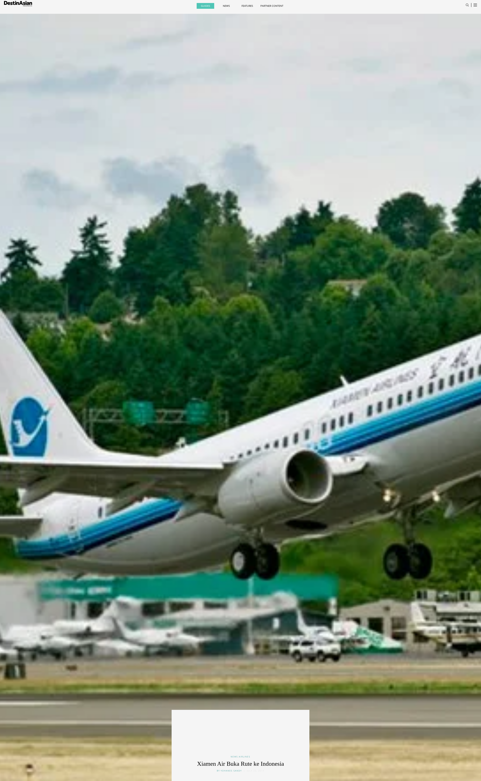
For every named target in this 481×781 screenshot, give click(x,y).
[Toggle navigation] (467, 5)
